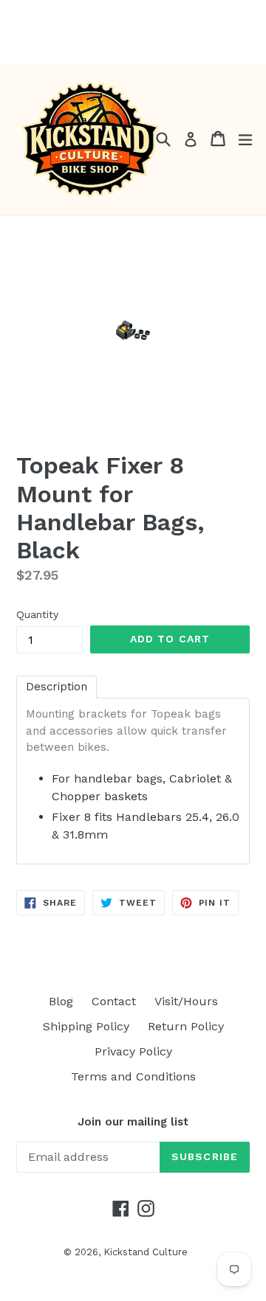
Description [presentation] (56, 686)
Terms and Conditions (133, 1076)
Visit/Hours (186, 1001)
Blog (61, 1001)
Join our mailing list (133, 1121)
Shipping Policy (86, 1026)
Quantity (37, 614)
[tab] (56, 687)
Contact (114, 1001)
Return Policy (186, 1026)
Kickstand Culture (145, 1251)
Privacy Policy (133, 1051)
